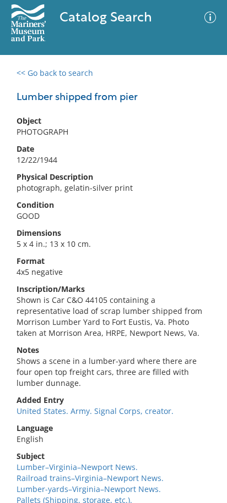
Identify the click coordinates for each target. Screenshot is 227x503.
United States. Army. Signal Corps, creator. (95, 411)
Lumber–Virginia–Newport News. (77, 467)
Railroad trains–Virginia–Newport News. (90, 478)
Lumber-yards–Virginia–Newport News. (89, 489)
